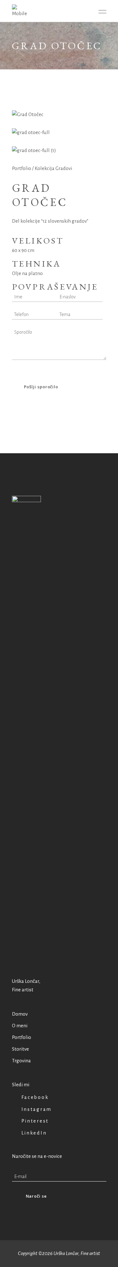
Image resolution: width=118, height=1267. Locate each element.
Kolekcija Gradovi (53, 168)
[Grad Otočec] (59, 114)
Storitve (20, 1049)
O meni (19, 1025)
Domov (20, 1014)
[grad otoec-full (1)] (59, 150)
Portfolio (21, 168)
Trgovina (21, 1060)
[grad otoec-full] (59, 132)
